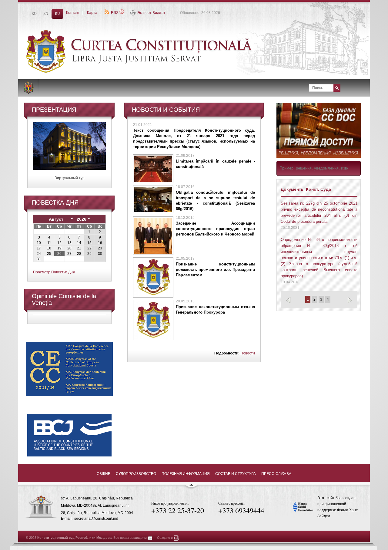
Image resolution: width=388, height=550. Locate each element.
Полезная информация (186, 474)
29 (89, 254)
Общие (103, 474)
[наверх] (191, 488)
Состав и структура (235, 474)
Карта (92, 13)
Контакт (73, 13)
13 (69, 243)
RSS (115, 13)
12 (59, 243)
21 (79, 248)
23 (100, 248)
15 (89, 243)
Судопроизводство (136, 474)
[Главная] (154, 71)
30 (100, 254)
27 (69, 254)
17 (39, 248)
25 (49, 254)
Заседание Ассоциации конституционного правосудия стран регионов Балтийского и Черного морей (215, 228)
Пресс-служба (276, 474)
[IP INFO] (150, 537)
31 (39, 259)
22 (89, 248)
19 (59, 248)
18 (49, 248)
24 (39, 254)
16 (100, 243)
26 (59, 254)
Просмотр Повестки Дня (54, 272)
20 (69, 248)
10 (39, 243)
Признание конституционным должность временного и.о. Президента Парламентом (215, 269)
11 (49, 243)
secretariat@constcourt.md (96, 518)
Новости (247, 353)
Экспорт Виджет (151, 13)
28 (79, 254)
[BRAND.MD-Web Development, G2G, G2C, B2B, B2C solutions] (176, 537)
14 (79, 243)
